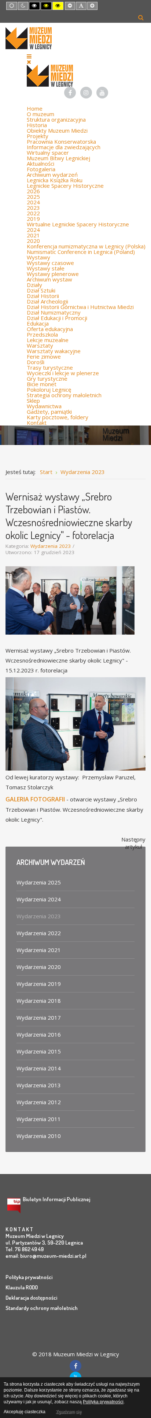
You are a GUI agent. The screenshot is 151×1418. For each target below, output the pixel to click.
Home (35, 108)
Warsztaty (40, 345)
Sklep (33, 400)
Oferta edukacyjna (50, 329)
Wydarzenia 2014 (38, 1068)
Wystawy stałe (46, 268)
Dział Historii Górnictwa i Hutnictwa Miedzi (80, 306)
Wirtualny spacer (48, 152)
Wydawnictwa (44, 406)
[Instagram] (86, 92)
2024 (33, 202)
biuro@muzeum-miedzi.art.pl (53, 1255)
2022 (33, 213)
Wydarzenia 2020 (38, 966)
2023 (33, 207)
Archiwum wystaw (49, 279)
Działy (34, 284)
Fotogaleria (41, 169)
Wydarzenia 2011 (38, 1119)
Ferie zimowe (44, 356)
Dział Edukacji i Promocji (57, 318)
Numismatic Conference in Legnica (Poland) (81, 251)
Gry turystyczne (47, 378)
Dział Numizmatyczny (54, 312)
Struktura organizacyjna (56, 119)
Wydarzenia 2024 (38, 899)
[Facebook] (70, 92)
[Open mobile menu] (29, 56)
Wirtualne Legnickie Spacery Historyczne (78, 224)
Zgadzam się (68, 1411)
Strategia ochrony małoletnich (64, 395)
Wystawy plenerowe (53, 273)
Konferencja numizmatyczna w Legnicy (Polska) (86, 246)
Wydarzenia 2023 (50, 546)
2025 (33, 196)
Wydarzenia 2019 (38, 983)
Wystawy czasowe (50, 262)
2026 (33, 191)
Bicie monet (41, 384)
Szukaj (141, 17)
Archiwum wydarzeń (52, 174)
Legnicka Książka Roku (54, 180)
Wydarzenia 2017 (38, 1017)
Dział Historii (43, 295)
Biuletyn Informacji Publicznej (56, 1199)
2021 (33, 235)
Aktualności (40, 163)
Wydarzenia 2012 (38, 1102)
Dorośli (35, 362)
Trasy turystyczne (50, 367)
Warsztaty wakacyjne (54, 351)
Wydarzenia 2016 (38, 1034)
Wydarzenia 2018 (38, 1000)
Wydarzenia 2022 (38, 933)
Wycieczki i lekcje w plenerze (63, 373)
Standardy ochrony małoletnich (41, 1307)
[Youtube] (102, 92)
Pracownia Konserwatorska (61, 141)
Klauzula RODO (21, 1287)
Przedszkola (42, 334)
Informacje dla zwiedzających (63, 147)
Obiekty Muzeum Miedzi (57, 130)
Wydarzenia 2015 (38, 1051)
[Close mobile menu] (29, 61)
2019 (33, 218)
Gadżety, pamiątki (49, 411)
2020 (33, 240)
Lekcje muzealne (48, 340)
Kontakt (37, 422)
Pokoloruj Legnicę (49, 389)
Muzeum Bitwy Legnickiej (58, 158)
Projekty (37, 136)
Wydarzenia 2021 (38, 950)
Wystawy (38, 257)
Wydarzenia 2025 (38, 882)
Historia (37, 125)
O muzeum (40, 114)
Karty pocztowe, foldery (57, 417)
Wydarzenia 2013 (38, 1085)
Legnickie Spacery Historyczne (65, 185)
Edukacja (38, 323)
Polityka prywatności (28, 1277)
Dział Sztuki (41, 290)
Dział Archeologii (47, 301)
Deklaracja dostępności (31, 1297)
